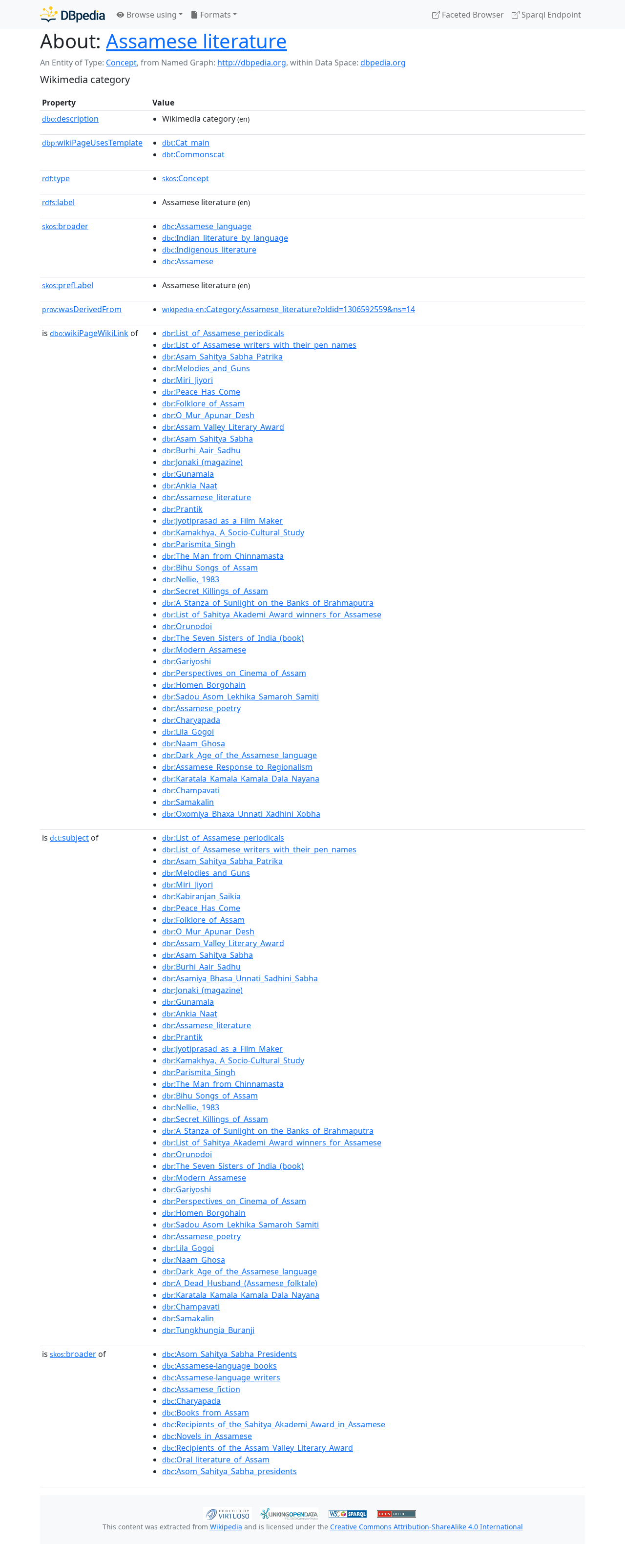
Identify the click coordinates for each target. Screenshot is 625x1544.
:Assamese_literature (206, 497)
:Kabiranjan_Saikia (201, 896)
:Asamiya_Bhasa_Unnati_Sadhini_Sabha (240, 978)
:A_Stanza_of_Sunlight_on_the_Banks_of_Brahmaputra (268, 602)
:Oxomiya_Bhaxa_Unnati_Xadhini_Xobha (241, 813)
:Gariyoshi (186, 661)
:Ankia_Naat (189, 485)
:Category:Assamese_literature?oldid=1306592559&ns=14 (288, 309)
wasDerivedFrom (82, 309)
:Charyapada (191, 720)
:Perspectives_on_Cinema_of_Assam (234, 673)
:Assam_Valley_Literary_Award (223, 427)
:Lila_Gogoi (188, 731)
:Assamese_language (206, 226)
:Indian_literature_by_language (225, 238)
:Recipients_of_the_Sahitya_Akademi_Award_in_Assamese (273, 1424)
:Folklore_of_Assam (203, 403)
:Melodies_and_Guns (206, 368)
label (58, 202)
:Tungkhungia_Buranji (208, 1330)
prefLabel (67, 285)
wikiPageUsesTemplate (92, 142)
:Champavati (191, 790)
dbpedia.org (383, 62)
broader (65, 226)
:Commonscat (193, 154)
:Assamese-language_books (219, 1365)
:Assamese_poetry (201, 708)
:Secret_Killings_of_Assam (215, 591)
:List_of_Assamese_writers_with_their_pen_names (259, 344)
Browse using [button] (151, 14)
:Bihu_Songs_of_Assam (210, 567)
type (56, 178)
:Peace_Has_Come (201, 391)
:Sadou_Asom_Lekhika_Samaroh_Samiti (240, 696)
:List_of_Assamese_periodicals (223, 333)
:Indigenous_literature (209, 249)
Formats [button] (214, 14)
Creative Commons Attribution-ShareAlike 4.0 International (426, 1526)
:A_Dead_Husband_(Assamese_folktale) (239, 1283)
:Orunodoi (187, 626)
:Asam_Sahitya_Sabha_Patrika (222, 356)
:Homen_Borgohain (204, 684)
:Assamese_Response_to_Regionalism (237, 766)
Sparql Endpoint (550, 14)
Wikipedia (226, 1526)
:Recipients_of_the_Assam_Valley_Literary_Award (257, 1447)
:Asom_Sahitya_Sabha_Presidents (229, 1354)
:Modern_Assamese (204, 649)
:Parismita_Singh (198, 544)
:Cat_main (185, 142)
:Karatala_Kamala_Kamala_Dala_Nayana (240, 778)
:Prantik (182, 509)
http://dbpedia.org (251, 62)
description (70, 118)
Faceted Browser (472, 14)
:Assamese (187, 261)
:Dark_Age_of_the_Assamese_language (239, 755)
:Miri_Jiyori (187, 380)
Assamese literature (196, 40)
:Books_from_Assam (205, 1412)
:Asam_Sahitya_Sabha (207, 438)
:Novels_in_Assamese (207, 1436)
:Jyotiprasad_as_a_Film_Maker (222, 520)
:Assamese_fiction (201, 1389)
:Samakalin (188, 802)
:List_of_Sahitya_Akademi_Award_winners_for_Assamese (271, 614)
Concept (121, 62)
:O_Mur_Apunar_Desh (208, 415)
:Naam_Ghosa (193, 743)
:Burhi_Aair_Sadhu (201, 450)
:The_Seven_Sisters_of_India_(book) (233, 638)
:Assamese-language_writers (221, 1377)
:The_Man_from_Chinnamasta (223, 555)
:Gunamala (188, 473)
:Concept (185, 178)
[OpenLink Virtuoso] (227, 1512)
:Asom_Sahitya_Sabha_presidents (229, 1471)
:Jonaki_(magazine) (202, 462)
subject (69, 837)
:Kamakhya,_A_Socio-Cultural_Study (233, 532)
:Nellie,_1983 (190, 579)
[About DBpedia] (72, 14)
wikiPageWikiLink (89, 333)
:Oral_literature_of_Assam (216, 1459)
